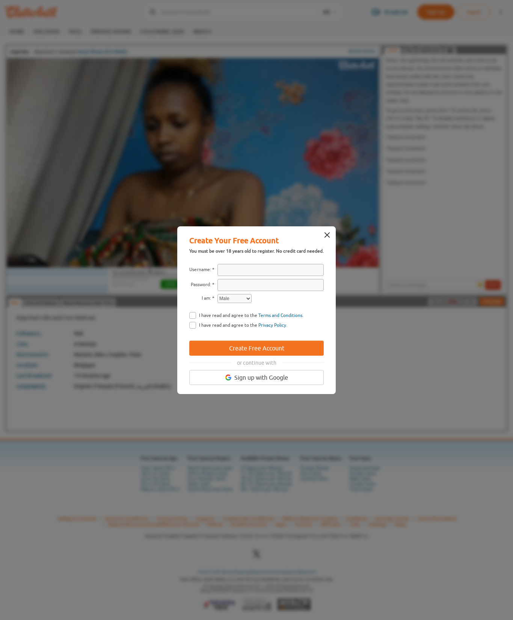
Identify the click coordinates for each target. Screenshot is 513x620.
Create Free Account (256, 348)
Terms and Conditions (280, 315)
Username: (200, 269)
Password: (201, 284)
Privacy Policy (272, 325)
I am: (206, 298)
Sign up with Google (261, 377)
